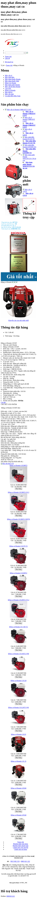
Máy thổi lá (8, 92)
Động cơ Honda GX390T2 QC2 (18, 492)
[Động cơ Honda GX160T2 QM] (18, 672)
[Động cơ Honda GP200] (18, 806)
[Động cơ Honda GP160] (18, 833)
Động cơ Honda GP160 (18, 815)
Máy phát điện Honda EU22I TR (29, 138)
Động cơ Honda (10, 90)
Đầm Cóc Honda (10, 83)
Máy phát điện (9, 77)
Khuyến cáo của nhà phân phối (18, 320)
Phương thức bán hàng (20, 844)
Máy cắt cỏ (8, 75)
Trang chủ (8, 56)
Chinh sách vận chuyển (20, 847)
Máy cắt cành (9, 94)
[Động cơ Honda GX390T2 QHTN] (18, 537)
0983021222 (10, 896)
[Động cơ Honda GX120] (18, 698)
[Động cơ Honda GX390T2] (18, 483)
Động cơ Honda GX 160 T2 (18, 627)
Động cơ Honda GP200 (18, 788)
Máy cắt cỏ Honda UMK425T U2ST (19, 109)
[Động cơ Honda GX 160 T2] (18, 645)
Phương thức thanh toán (20, 846)
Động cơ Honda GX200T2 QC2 (18, 600)
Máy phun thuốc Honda (12, 79)
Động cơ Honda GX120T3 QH (18, 707)
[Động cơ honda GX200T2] (18, 591)
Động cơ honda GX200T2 (18, 573)
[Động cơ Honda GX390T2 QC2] (18, 510)
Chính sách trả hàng (20, 849)
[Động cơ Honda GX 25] (18, 779)
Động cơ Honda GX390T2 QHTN (18, 519)
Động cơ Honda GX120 (18, 680)
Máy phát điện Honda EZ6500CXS (29, 146)
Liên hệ (7, 58)
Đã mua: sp (9, 62)
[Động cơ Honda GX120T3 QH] (18, 725)
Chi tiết (3, 402)
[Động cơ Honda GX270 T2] (18, 564)
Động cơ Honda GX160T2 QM (18, 654)
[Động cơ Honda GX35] (18, 752)
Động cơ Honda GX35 (18, 734)
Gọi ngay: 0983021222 (16, 341)
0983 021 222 (25, 861)
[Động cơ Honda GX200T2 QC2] (18, 618)
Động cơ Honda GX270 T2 (18, 546)
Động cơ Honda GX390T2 (18, 465)
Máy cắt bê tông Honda (12, 86)
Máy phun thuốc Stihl (12, 81)
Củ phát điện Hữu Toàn (12, 96)
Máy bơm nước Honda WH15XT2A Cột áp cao (29, 157)
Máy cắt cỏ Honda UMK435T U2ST (29, 119)
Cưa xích (8, 88)
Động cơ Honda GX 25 (18, 761)
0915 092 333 (15, 861)
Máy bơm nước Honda (12, 85)
